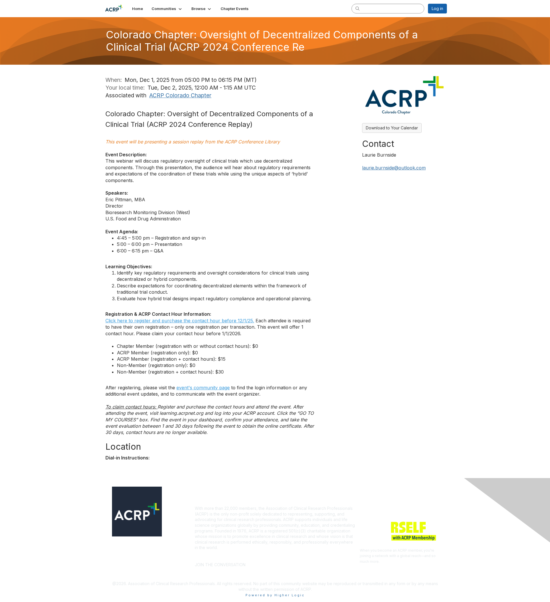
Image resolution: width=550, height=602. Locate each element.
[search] (357, 8)
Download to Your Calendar (392, 127)
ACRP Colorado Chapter (180, 95)
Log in (437, 8)
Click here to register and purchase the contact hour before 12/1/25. (179, 320)
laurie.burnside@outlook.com (394, 168)
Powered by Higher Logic (275, 595)
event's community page (203, 387)
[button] (167, 8)
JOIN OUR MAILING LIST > (277, 556)
